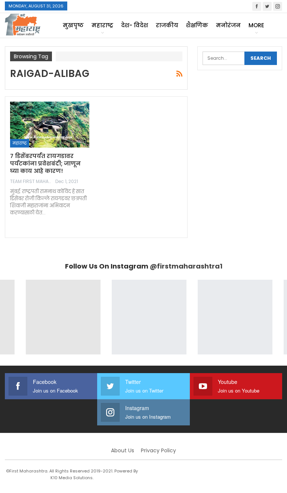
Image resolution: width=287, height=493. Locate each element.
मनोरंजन (228, 25)
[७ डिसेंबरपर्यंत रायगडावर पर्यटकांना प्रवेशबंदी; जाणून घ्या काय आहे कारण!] (49, 125)
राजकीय (167, 25)
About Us (122, 450)
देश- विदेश (134, 25)
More (256, 25)
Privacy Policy (158, 450)
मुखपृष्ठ (73, 25)
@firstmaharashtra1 (186, 266)
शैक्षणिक (197, 25)
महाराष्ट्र (102, 25)
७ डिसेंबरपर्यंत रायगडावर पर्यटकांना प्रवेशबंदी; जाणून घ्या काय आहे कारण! (45, 163)
